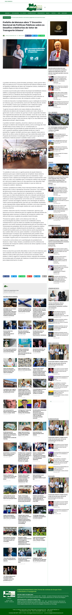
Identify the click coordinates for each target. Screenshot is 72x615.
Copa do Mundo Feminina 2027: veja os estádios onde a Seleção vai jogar (39, 539)
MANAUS (47, 13)
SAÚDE (59, 13)
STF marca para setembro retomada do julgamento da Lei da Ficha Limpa (9, 350)
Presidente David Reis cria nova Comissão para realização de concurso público (60, 327)
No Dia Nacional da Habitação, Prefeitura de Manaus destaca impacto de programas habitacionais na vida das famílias (9, 436)
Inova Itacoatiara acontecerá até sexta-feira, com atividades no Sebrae (61, 378)
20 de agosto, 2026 (56, 83)
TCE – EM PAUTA (23, 13)
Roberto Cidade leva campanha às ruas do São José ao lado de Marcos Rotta (9, 477)
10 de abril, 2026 (56, 263)
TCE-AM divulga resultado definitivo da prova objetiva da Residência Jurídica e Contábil (39, 391)
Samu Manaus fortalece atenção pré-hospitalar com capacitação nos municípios (9, 539)
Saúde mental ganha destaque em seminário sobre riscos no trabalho (9, 517)
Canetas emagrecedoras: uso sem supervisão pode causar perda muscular (24, 310)
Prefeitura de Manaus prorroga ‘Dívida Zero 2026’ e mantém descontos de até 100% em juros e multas (24, 351)
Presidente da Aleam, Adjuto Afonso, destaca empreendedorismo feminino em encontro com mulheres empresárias (58, 242)
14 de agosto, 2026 (56, 151)
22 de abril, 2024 (56, 396)
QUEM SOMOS (64, 13)
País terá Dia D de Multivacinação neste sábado (38, 434)
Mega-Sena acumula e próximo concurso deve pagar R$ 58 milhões (24, 434)
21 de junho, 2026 (56, 374)
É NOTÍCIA (53, 13)
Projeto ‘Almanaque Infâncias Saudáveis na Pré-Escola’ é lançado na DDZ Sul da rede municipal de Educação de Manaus (24, 498)
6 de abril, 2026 (56, 283)
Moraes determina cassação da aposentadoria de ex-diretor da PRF (8, 333)
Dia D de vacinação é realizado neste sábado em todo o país (24, 332)
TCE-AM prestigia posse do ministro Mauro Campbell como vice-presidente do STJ (9, 578)
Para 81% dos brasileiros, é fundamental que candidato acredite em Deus (24, 560)
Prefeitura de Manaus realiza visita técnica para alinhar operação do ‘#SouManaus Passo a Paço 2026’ (39, 498)
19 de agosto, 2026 (52, 246)
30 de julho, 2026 (56, 254)
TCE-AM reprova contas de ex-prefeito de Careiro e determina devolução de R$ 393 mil (60, 148)
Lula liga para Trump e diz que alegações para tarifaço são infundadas (24, 411)
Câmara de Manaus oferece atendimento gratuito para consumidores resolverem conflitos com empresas (57, 305)
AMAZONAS (7, 13)
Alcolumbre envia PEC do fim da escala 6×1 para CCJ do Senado (39, 350)
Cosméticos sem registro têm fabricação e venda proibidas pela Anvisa (9, 391)
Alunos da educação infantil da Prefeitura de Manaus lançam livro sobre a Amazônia (9, 370)
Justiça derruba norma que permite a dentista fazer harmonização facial (10, 497)
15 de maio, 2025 (56, 338)
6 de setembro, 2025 (57, 317)
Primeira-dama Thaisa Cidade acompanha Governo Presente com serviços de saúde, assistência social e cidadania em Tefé (24, 478)
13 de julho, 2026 (51, 309)
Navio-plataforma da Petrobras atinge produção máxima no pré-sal (39, 477)
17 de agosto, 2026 (56, 143)
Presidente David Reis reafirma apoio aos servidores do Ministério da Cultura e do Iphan (60, 321)
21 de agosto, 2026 (52, 74)
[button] (28, 36)
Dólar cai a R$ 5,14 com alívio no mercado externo (24, 369)
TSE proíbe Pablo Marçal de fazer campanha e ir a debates (9, 560)
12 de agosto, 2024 (56, 388)
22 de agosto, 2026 (52, 184)
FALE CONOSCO (8, 1)
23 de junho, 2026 (51, 366)
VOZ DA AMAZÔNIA (15, 13)
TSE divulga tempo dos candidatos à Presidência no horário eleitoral (39, 517)
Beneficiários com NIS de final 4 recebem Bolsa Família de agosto (9, 454)
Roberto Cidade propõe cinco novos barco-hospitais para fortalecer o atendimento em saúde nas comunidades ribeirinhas (39, 456)
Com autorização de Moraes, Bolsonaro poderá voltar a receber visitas (9, 411)
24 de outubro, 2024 (57, 380)
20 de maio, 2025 (56, 330)
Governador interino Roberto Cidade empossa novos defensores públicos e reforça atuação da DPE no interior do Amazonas (60, 259)
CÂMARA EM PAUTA (41, 13)
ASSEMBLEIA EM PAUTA (32, 13)
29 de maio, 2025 (56, 323)
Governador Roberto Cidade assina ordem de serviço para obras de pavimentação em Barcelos (58, 363)
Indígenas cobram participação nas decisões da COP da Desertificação (39, 560)
